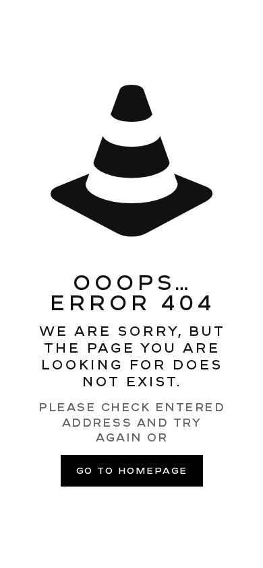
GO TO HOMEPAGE (131, 470)
